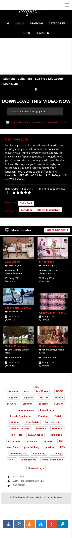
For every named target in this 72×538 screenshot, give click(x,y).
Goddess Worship (19, 428)
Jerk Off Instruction (48, 210)
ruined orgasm (18, 453)
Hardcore (57, 428)
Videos (19, 23)
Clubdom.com (14, 357)
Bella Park (26, 203)
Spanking (36, 23)
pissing (49, 447)
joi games (32, 441)
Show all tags (36, 468)
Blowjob (11, 403)
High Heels (16, 434)
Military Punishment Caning (21, 346)
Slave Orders (12, 261)
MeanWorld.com (15, 270)
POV (62, 447)
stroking (56, 453)
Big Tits (44, 397)
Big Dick (28, 397)
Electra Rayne (14, 265)
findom (15, 422)
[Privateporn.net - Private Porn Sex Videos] (5, 5)
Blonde (59, 397)
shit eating (39, 453)
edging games (26, 410)
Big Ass (13, 397)
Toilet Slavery (28, 459)
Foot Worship (52, 422)
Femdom (26, 210)
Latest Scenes (55, 230)
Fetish (58, 416)
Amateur (13, 391)
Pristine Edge (48, 265)
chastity (43, 403)
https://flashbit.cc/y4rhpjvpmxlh (29, 111)
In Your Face (46, 261)
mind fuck (12, 447)
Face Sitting (47, 410)
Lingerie (48, 441)
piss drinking (31, 447)
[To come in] (15, 5)
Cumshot (59, 403)
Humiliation (55, 434)
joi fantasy (14, 441)
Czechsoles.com (15, 311)
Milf (61, 441)
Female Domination (21, 416)
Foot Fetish (32, 422)
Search (41, 33)
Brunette (27, 403)
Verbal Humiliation (52, 459)
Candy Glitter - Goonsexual (55, 312)
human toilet (35, 434)
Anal (26, 391)
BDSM (59, 391)
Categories (57, 23)
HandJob (41, 428)
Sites (26, 33)
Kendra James (14, 349)
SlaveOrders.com (13, 273)
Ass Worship (42, 391)
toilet (11, 459)
